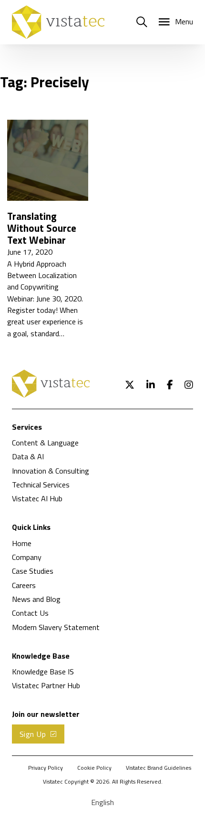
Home (21, 543)
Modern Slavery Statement (56, 627)
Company (26, 557)
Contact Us (30, 613)
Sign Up (33, 734)
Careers (24, 585)
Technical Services (41, 484)
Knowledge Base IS (43, 671)
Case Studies (32, 571)
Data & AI (28, 456)
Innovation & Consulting (50, 470)
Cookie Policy (94, 768)
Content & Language (45, 442)
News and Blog (36, 599)
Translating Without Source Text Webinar (41, 228)
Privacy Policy (45, 768)
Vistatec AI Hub (37, 498)
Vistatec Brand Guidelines (158, 768)
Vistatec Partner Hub (46, 685)
